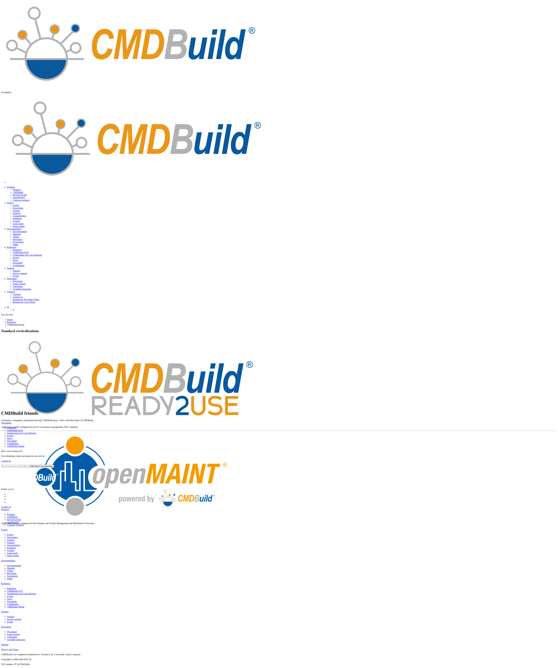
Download (12, 278)
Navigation (6, 423)
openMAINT (13, 522)
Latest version (13, 634)
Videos (10, 571)
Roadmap (11, 548)
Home (10, 319)
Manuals (11, 568)
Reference (11, 247)
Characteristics (13, 545)
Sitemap (5, 644)
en (8, 307)
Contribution (13, 443)
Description (12, 537)
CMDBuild (12, 517)
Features (11, 542)
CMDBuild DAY (15, 430)
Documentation (14, 229)
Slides (9, 578)
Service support (14, 619)
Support (10, 268)
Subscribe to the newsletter (41, 466)
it (13, 309)
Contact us (6, 461)
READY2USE (14, 519)
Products (11, 187)
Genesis (10, 540)
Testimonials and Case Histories (21, 433)
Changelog (12, 637)
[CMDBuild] (130, 87)
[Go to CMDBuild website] (30, 486)
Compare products (15, 525)
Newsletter (12, 441)
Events (10, 435)
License (10, 550)
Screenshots (12, 576)
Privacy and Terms (9, 649)
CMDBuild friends (15, 446)
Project (10, 203)
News (9, 438)
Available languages (16, 639)
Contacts (11, 291)
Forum (10, 622)
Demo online (13, 555)
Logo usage (12, 553)
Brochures (11, 573)
